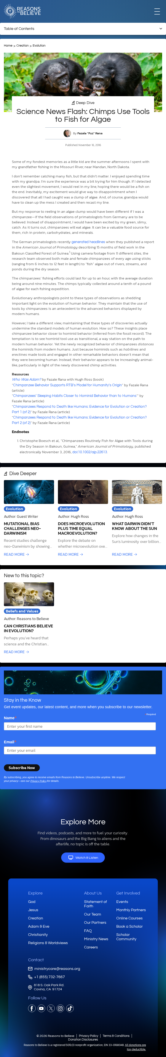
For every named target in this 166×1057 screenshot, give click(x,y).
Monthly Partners (131, 910)
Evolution (39, 45)
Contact (36, 960)
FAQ (88, 931)
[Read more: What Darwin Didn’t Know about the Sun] (137, 518)
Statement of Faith (95, 904)
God (31, 902)
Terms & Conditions (116, 1036)
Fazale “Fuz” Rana (89, 133)
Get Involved (128, 893)
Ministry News (96, 939)
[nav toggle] (157, 11)
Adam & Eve (38, 926)
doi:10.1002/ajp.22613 (89, 452)
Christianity (38, 935)
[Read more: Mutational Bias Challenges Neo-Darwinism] (29, 518)
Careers (91, 947)
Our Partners (95, 923)
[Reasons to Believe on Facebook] (32, 1008)
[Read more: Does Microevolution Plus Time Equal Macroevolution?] (83, 518)
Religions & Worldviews (48, 943)
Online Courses (129, 918)
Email (10, 742)
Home (8, 45)
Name (10, 718)
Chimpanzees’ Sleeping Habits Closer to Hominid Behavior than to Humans (74, 396)
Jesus (33, 910)
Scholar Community (126, 937)
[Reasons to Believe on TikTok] (70, 1008)
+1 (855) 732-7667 (49, 977)
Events (122, 902)
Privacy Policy (38, 781)
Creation (22, 45)
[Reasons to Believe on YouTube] (41, 1008)
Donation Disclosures (83, 1039)
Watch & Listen (86, 857)
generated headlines (88, 242)
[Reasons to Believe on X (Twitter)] (51, 1008)
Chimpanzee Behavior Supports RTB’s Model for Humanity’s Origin (67, 385)
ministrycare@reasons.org (57, 969)
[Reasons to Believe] (22, 11)
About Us (93, 893)
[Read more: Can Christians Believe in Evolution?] (29, 618)
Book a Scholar (129, 926)
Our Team (92, 914)
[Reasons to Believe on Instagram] (60, 1008)
